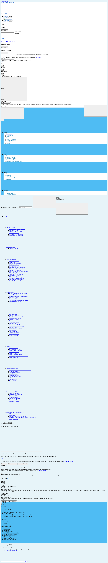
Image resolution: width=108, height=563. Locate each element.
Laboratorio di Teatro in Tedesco (17, 298)
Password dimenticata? (6, 36)
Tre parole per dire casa (14, 372)
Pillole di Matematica (61, 199)
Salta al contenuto (5, 1)
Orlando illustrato (13, 374)
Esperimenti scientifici (11, 392)
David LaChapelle (13, 335)
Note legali (6, 530)
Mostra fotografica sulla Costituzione (17, 416)
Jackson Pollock (13, 331)
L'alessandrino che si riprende (16, 235)
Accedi (2, 24)
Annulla (2, 102)
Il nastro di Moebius (14, 393)
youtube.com (4, 478)
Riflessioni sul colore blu (15, 324)
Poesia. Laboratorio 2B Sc (15, 354)
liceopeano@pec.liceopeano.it (19, 516)
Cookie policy (7, 529)
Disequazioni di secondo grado (16, 276)
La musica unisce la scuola (15, 328)
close (2, 120)
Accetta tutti (23, 463)
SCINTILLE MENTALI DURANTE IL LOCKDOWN (22, 417)
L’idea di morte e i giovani (15, 350)
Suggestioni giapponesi (14, 320)
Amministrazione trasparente (10, 539)
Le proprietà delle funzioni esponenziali (18, 271)
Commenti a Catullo (14, 352)
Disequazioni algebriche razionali (17, 269)
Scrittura (8, 346)
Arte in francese (13, 314)
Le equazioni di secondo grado (16, 278)
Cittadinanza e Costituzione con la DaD (15, 412)
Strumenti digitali (10, 247)
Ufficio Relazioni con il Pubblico (11, 533)
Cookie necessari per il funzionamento (10, 474)
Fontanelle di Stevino (14, 401)
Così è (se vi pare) (13, 380)
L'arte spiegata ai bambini (15, 318)
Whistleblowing (7, 537)
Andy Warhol (12, 330)
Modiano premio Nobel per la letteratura (18, 296)
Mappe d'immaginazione (15, 376)
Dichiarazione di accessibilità (10, 534)
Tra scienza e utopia (14, 322)
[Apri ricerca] (95, 111)
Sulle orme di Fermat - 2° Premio (17, 267)
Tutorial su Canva (13, 248)
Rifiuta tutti (12, 463)
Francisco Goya (13, 327)
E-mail (16, 54)
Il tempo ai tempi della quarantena (17, 229)
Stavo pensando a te (14, 334)
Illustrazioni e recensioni (12, 368)
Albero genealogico (14, 378)
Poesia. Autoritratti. (13, 357)
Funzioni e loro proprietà (15, 270)
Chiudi (2, 65)
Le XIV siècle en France (15, 301)
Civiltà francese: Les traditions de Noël (18, 293)
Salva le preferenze (12, 501)
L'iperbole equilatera (14, 273)
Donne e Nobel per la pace (15, 231)
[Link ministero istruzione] (7, 2)
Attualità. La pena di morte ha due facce (18, 356)
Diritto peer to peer (13, 419)
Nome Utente (17, 31)
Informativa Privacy (8, 531)
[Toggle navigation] (12, 113)
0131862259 (8, 513)
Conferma (8, 102)
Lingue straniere (10, 292)
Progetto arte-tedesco (14, 319)
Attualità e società (10, 227)
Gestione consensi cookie (9, 538)
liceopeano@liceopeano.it (19, 515)
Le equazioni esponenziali (15, 275)
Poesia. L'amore (13, 353)
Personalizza (4, 463)
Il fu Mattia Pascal (13, 379)
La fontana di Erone (14, 395)
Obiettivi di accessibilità (9, 535)
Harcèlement (12, 415)
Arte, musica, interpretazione (13, 312)
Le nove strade (12, 266)
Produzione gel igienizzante (15, 394)
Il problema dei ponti (14, 261)
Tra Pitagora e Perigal (14, 265)
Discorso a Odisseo (13, 348)
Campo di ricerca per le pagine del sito (9, 207)
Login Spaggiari (38, 57)
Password (16, 33)
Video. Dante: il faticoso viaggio (16, 326)
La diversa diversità (13, 230)
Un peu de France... (14, 297)
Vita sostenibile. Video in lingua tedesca (18, 300)
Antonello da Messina (14, 332)
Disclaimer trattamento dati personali (9, 550)
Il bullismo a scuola (13, 413)
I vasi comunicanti (13, 397)
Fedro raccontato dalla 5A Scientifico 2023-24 (20, 370)
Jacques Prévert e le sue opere (16, 294)
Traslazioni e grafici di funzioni (16, 274)
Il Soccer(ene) (12, 262)
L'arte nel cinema (13, 323)
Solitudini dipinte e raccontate (16, 316)
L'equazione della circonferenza (16, 279)
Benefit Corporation (14, 233)
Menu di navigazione (82, 213)
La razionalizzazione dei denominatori (18, 280)
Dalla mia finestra (13, 371)
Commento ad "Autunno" (15, 349)
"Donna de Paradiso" (14, 375)
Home (57, 197)
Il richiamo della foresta (14, 315)
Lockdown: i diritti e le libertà (16, 234)
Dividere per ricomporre (15, 263)
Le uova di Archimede (14, 399)
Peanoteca (58, 198)
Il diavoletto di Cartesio (14, 398)
